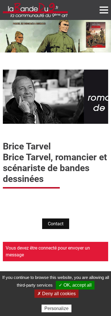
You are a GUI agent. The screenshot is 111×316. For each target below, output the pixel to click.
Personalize (56, 308)
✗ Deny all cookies (56, 293)
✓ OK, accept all (75, 285)
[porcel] (55, 36)
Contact (55, 223)
